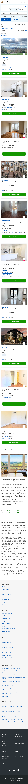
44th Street (5, 57)
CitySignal (4, 763)
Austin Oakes (6, 357)
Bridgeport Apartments (7, 602)
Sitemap (4, 760)
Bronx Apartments (6, 631)
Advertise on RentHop (20, 754)
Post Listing (19, 2)
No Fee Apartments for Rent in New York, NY (11, 714)
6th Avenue (5, 180)
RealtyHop (4, 745)
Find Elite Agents (18, 736)
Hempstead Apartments (7, 621)
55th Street (5, 307)
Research (4, 754)
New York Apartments (7, 586)
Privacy (3, 743)
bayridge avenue (6, 220)
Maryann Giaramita (8, 188)
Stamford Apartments (7, 604)
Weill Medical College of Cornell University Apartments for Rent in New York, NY (13, 684)
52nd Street (5, 99)
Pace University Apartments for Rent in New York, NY (13, 674)
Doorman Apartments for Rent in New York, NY (12, 706)
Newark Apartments (6, 599)
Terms (3, 741)
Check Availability (14, 73)
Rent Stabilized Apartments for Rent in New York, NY (13, 721)
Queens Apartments (6, 618)
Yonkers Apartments (6, 589)
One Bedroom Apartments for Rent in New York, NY (13, 716)
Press (3, 739)
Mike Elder (6, 272)
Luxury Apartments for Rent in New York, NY (11, 711)
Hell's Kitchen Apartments (7, 650)
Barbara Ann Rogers (8, 67)
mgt (4, 228)
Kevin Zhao (6, 314)
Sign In (25, 2)
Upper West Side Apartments (8, 645)
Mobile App (4, 758)
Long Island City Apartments (8, 657)
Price (26, 30)
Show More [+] (5, 660)
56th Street (5, 140)
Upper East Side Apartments (8, 647)
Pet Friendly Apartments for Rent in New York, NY (12, 719)
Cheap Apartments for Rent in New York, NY (11, 703)
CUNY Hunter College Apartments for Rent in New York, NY (12, 688)
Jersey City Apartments (7, 592)
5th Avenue (5, 347)
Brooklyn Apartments (6, 615)
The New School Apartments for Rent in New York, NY (13, 681)
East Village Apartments (7, 642)
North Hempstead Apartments (8, 628)
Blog (16, 741)
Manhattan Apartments (7, 613)
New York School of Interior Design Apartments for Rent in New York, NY (13, 692)
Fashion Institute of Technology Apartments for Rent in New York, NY (13, 678)
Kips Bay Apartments (6, 655)
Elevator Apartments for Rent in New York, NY (12, 709)
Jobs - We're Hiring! (19, 756)
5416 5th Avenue (6, 263)
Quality (22, 30)
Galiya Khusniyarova (8, 107)
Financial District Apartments (8, 639)
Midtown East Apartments (7, 652)
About (3, 736)
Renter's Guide (18, 739)
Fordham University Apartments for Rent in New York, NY (13, 671)
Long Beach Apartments (7, 594)
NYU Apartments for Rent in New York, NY (11, 668)
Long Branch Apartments (7, 597)
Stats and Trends (5, 756)
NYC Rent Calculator (19, 743)
